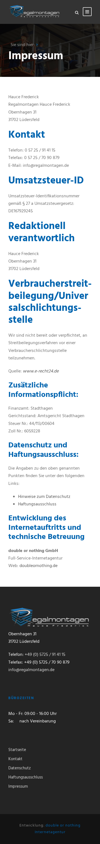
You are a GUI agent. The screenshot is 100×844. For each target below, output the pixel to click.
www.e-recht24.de (41, 371)
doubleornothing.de (38, 566)
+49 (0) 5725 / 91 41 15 (45, 654)
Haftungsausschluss (37, 504)
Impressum (18, 786)
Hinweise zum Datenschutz (44, 496)
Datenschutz (19, 768)
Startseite (17, 750)
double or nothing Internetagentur (58, 828)
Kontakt (15, 759)
